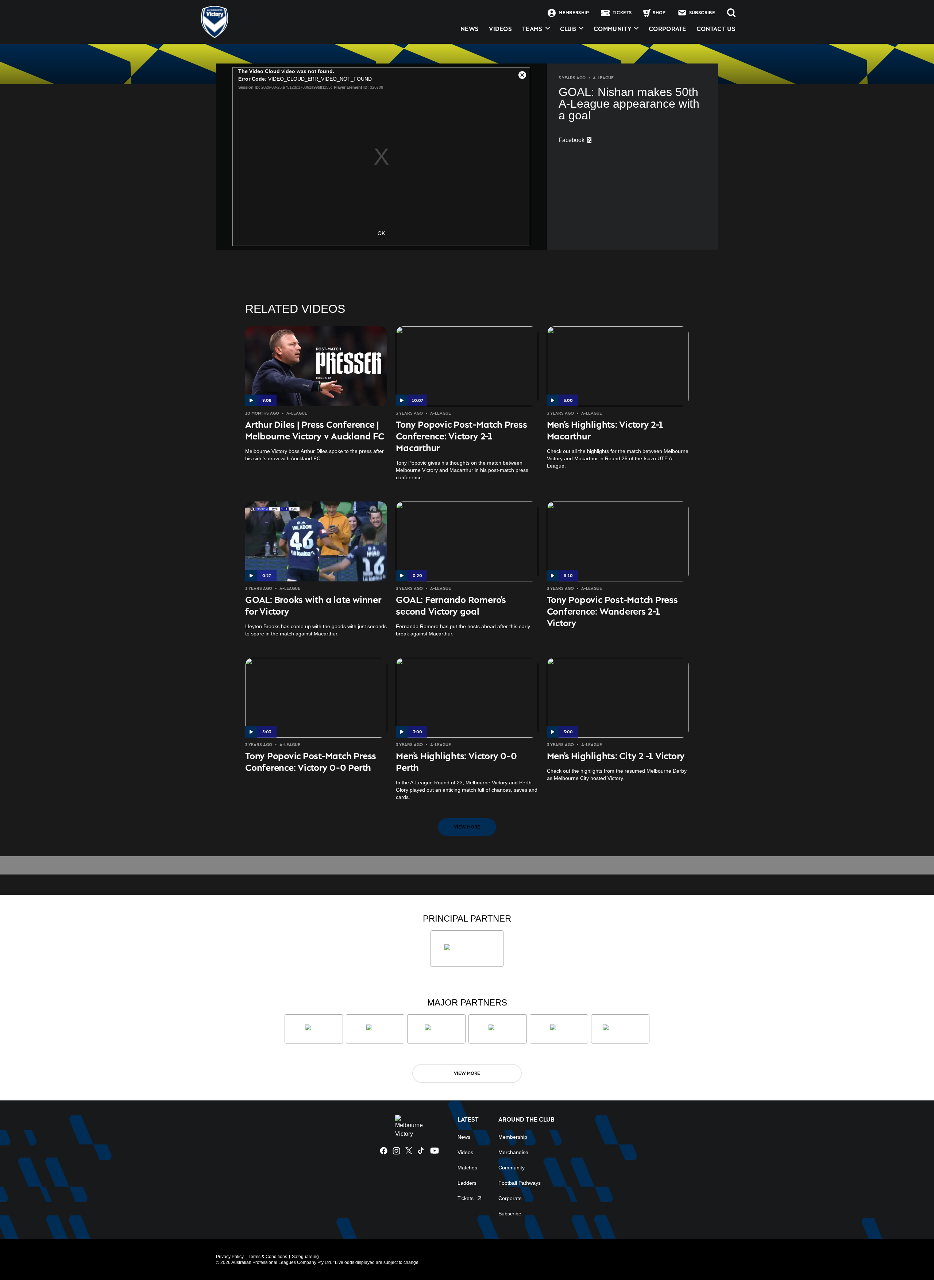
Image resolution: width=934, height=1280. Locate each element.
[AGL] (314, 1029)
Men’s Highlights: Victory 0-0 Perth (456, 761)
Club (568, 28)
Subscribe (509, 1213)
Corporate (667, 28)
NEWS (469, 28)
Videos (465, 1152)
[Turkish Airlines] (467, 948)
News (464, 1137)
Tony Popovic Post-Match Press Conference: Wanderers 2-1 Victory (612, 611)
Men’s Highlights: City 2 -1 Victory (616, 755)
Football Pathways (519, 1183)
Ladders (467, 1183)
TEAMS (532, 28)
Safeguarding (305, 1256)
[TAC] (559, 1029)
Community (612, 28)
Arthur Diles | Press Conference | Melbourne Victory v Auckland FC (314, 430)
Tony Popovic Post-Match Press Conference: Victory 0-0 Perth (310, 761)
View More (467, 827)
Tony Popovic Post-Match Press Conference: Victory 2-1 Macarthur (461, 436)
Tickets (466, 1198)
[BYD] (497, 1029)
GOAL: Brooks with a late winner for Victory (313, 605)
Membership (512, 1137)
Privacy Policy (230, 1256)
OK (381, 233)
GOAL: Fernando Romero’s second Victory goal (451, 605)
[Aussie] (436, 1029)
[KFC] (375, 1029)
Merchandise (513, 1152)
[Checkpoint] (620, 1029)
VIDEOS (500, 28)
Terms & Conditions (267, 1256)
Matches (467, 1168)
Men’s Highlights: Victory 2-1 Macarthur (605, 430)
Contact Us (716, 28)
